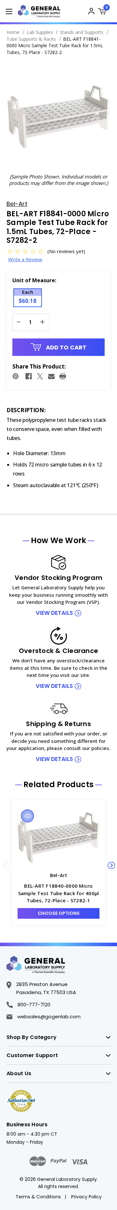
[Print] (62, 376)
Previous (6, 866)
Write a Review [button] (25, 259)
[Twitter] (40, 376)
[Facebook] (28, 376)
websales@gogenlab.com (49, 1016)
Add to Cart (65, 347)
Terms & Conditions (38, 1197)
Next (111, 866)
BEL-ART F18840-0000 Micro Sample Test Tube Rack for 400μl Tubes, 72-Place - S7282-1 (58, 893)
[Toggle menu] (9, 11)
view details (54, 613)
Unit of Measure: (34, 280)
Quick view (27, 815)
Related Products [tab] (58, 784)
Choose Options (59, 913)
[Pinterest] (15, 376)
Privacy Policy (86, 1197)
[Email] (51, 376)
